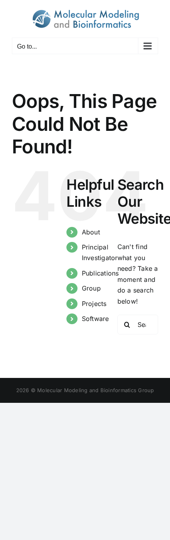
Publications (100, 273)
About (91, 232)
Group (91, 288)
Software (95, 319)
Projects (94, 304)
